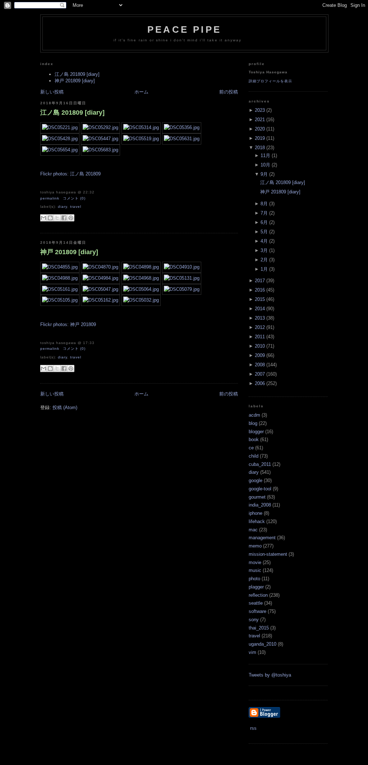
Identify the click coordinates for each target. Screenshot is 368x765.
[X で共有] (57, 217)
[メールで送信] (43, 217)
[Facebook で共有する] (64, 217)
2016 (260, 290)
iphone (255, 513)
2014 (260, 308)
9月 (264, 174)
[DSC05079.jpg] (181, 289)
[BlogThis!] (50, 217)
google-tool (260, 488)
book (254, 439)
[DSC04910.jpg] (181, 267)
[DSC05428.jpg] (59, 138)
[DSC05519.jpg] (141, 138)
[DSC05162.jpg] (100, 300)
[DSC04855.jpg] (59, 267)
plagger (256, 587)
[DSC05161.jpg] (59, 289)
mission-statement (268, 554)
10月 (265, 165)
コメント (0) (74, 198)
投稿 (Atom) (64, 407)
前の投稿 (228, 92)
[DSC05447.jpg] (100, 138)
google (255, 480)
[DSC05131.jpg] (181, 278)
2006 (260, 383)
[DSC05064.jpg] (141, 289)
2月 (264, 259)
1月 (264, 269)
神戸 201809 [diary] (75, 80)
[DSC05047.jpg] (100, 289)
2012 (260, 327)
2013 (260, 318)
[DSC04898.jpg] (141, 267)
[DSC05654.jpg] (59, 149)
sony (254, 619)
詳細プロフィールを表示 (270, 81)
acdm (254, 415)
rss (253, 728)
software (257, 611)
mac (253, 529)
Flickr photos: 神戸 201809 (68, 324)
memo (255, 546)
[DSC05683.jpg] (100, 149)
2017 (260, 280)
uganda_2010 (262, 644)
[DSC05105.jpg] (59, 300)
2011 (260, 336)
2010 (260, 346)
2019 (260, 138)
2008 (260, 364)
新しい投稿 (52, 92)
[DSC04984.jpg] (100, 278)
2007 (260, 374)
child (253, 456)
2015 (260, 299)
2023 (260, 110)
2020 (260, 129)
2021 (260, 119)
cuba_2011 (260, 464)
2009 (260, 355)
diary (62, 207)
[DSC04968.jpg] (141, 278)
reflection (258, 595)
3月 (264, 250)
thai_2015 (259, 628)
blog (253, 423)
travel (75, 207)
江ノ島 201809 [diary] (77, 74)
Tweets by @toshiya (270, 675)
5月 (264, 231)
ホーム (141, 92)
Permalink (49, 198)
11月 (265, 155)
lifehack (257, 521)
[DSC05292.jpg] (100, 127)
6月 (264, 222)
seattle (256, 603)
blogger (256, 431)
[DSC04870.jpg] (100, 267)
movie (255, 562)
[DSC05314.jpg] (141, 127)
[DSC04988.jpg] (59, 278)
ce (251, 447)
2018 (260, 147)
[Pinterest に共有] (70, 217)
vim (252, 652)
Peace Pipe (184, 29)
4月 (264, 241)
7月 (264, 213)
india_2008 (260, 505)
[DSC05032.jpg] (141, 300)
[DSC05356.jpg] (181, 127)
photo (254, 578)
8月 (264, 203)
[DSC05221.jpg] (59, 127)
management (262, 537)
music (255, 570)
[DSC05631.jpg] (181, 138)
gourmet (257, 497)
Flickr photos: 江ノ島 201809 (70, 174)
